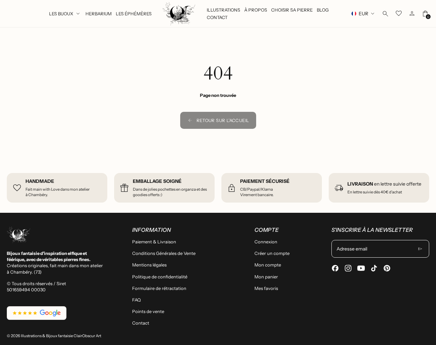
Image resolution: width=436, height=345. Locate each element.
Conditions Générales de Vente (164, 253)
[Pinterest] (387, 268)
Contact (140, 323)
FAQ (136, 300)
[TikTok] (374, 268)
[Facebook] (335, 268)
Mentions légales (149, 265)
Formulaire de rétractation (159, 288)
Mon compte (267, 265)
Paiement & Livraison (154, 241)
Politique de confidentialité (159, 276)
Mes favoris (266, 288)
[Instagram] (348, 268)
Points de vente (148, 311)
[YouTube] (361, 268)
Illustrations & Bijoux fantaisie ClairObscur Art (61, 335)
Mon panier (266, 276)
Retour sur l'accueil (223, 120)
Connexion (265, 241)
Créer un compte (272, 253)
